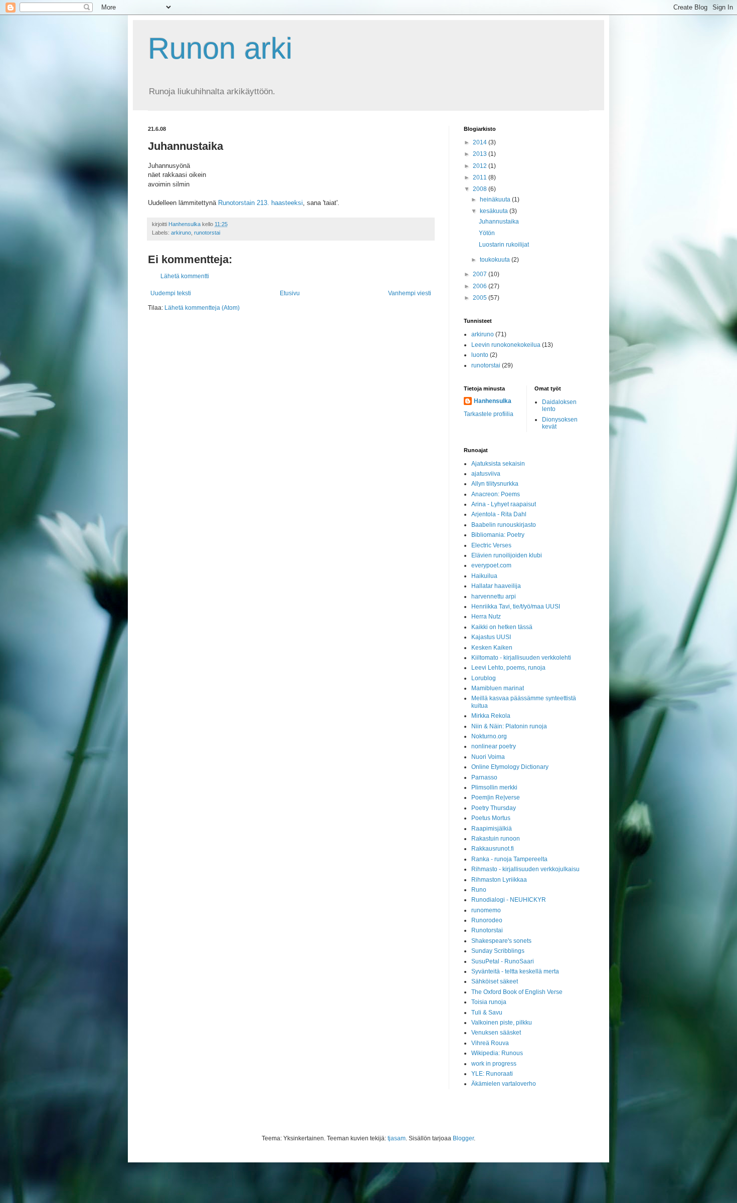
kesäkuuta (494, 211)
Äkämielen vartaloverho (503, 1083)
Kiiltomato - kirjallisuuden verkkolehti (521, 657)
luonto (479, 354)
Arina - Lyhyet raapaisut (503, 504)
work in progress (493, 1063)
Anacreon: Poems (495, 494)
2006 (480, 286)
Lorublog (483, 678)
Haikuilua (484, 575)
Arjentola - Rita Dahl (498, 514)
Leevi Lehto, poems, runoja (508, 667)
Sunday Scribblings (497, 950)
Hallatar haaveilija (496, 585)
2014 (480, 142)
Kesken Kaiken (491, 647)
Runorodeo (486, 920)
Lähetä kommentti (184, 276)
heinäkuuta (496, 199)
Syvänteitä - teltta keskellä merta (515, 971)
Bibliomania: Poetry (497, 534)
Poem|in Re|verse (495, 797)
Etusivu (290, 293)
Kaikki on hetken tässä (501, 627)
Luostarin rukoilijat (504, 244)
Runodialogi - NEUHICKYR (508, 899)
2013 (480, 153)
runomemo (486, 910)
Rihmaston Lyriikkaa (499, 879)
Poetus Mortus (490, 818)
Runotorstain (237, 203)
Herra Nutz (486, 616)
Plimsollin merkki (494, 787)
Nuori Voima (488, 756)
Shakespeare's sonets (501, 940)
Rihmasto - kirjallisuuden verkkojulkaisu (525, 869)
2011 (480, 177)
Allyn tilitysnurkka (494, 483)
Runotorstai (487, 930)
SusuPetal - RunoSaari (502, 961)
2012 (480, 165)
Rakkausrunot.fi (492, 848)
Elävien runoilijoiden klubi (506, 555)
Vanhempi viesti (409, 293)
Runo (478, 889)
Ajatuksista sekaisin (498, 463)
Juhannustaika (499, 221)
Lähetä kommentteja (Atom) (202, 307)
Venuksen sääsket (496, 1032)
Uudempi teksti (170, 293)
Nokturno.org (489, 736)
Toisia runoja (488, 1002)
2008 (480, 188)
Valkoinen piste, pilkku (501, 1022)
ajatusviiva (485, 473)
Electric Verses (491, 545)
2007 (480, 274)
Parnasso (484, 777)
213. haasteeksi (280, 203)
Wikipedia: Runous (497, 1053)
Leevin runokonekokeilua (505, 344)
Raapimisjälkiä (491, 828)
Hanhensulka (492, 401)
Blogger (463, 1138)
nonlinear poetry (493, 746)
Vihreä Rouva (490, 1043)
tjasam (397, 1138)
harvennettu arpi (493, 596)
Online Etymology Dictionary (509, 766)
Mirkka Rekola (490, 715)
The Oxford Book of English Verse (517, 991)
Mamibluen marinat (497, 688)
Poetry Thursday (493, 808)
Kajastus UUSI (491, 637)
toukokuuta (495, 259)
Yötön (487, 233)
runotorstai (207, 233)
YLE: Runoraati (492, 1073)
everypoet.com (491, 565)
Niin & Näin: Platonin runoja (509, 726)
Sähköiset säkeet (494, 981)
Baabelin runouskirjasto (503, 524)
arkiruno (181, 233)
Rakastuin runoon (495, 838)
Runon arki (220, 48)
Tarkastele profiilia (488, 414)
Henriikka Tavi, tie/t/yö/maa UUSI (515, 606)
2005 (480, 297)
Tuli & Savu (486, 1012)
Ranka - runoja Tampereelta (509, 859)
